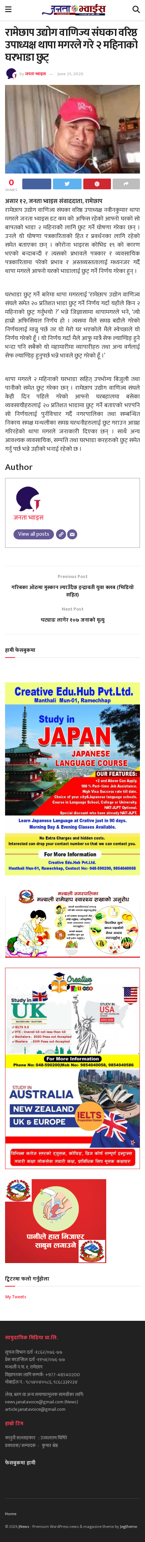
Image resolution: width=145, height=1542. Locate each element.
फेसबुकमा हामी (20, 1462)
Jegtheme (128, 1526)
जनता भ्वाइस (35, 74)
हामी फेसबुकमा (20, 650)
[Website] (61, 534)
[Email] (72, 534)
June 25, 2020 (70, 74)
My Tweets (15, 1297)
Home (11, 1513)
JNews (24, 1526)
